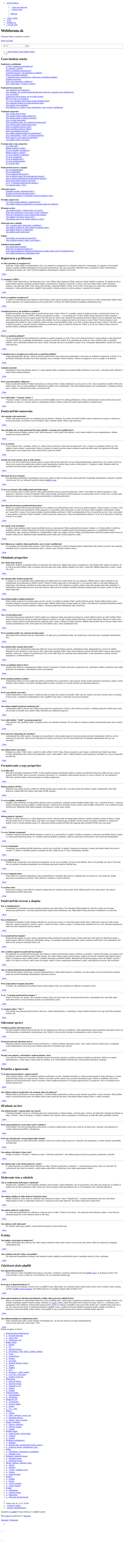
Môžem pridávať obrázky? (16, 153)
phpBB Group (50, 480)
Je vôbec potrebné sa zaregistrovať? (19, 66)
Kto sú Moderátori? (13, 172)
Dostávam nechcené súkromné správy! (20, 193)
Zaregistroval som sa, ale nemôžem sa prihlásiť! (24, 73)
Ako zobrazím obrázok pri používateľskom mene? (25, 103)
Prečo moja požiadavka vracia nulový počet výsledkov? (27, 213)
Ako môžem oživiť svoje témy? (18, 140)
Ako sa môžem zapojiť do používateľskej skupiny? (25, 176)
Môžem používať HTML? (16, 148)
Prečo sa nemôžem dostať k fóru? (18, 127)
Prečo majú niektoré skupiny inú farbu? (21, 181)
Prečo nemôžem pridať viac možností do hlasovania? (26, 122)
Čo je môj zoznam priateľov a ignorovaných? (23, 202)
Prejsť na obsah (7, 41)
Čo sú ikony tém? (12, 163)
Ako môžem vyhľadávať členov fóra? (20, 217)
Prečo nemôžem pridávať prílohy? (19, 129)
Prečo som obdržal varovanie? (17, 131)
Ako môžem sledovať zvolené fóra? (19, 230)
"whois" (54, 1303)
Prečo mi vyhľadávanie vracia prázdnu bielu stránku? (26, 215)
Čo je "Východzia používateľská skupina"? (22, 183)
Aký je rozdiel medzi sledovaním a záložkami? (23, 225)
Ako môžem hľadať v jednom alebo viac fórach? (24, 210)
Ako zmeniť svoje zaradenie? (17, 105)
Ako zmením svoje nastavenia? (18, 90)
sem (68, 1275)
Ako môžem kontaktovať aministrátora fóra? (23, 253)
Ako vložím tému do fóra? (16, 114)
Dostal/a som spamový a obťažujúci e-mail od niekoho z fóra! (29, 196)
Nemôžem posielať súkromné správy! (20, 191)
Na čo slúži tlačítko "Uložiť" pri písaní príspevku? (25, 135)
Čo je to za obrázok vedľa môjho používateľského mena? (28, 101)
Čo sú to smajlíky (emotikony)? (18, 150)
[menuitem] (19, 7)
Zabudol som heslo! (13, 79)
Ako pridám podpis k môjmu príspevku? (21, 118)
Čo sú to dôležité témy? (15, 159)
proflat (6, 1516)
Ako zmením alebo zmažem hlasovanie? (21, 125)
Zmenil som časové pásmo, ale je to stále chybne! (24, 96)
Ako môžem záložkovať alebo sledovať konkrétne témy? (27, 228)
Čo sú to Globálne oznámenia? (17, 155)
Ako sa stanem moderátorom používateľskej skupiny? (26, 178)
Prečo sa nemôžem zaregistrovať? (18, 71)
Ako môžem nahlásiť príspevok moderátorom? (23, 133)
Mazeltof (27, 1516)
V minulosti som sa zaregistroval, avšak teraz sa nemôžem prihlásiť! (32, 77)
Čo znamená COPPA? (14, 68)
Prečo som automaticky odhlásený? (19, 81)
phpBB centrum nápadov (22, 1289)
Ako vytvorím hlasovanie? (16, 120)
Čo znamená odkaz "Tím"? (16, 185)
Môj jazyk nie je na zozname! (17, 99)
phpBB (13, 1512)
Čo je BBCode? (12, 146)
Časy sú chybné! (12, 94)
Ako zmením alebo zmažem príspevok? (21, 116)
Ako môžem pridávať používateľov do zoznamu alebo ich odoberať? (32, 204)
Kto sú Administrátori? (14, 170)
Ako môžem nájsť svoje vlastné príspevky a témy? (25, 219)
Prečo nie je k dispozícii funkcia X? (19, 249)
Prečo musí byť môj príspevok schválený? (22, 138)
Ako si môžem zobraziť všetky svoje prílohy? (23, 240)
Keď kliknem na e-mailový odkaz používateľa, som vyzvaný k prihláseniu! (34, 107)
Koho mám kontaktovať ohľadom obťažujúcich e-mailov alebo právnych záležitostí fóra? (40, 251)
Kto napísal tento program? (16, 247)
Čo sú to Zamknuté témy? (16, 161)
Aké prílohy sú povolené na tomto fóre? (21, 238)
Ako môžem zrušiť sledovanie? (18, 232)
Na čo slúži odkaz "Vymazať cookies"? (21, 84)
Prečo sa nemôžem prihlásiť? (17, 75)
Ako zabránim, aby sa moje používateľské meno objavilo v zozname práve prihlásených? (40, 92)
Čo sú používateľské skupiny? (17, 174)
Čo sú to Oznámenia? (14, 157)
